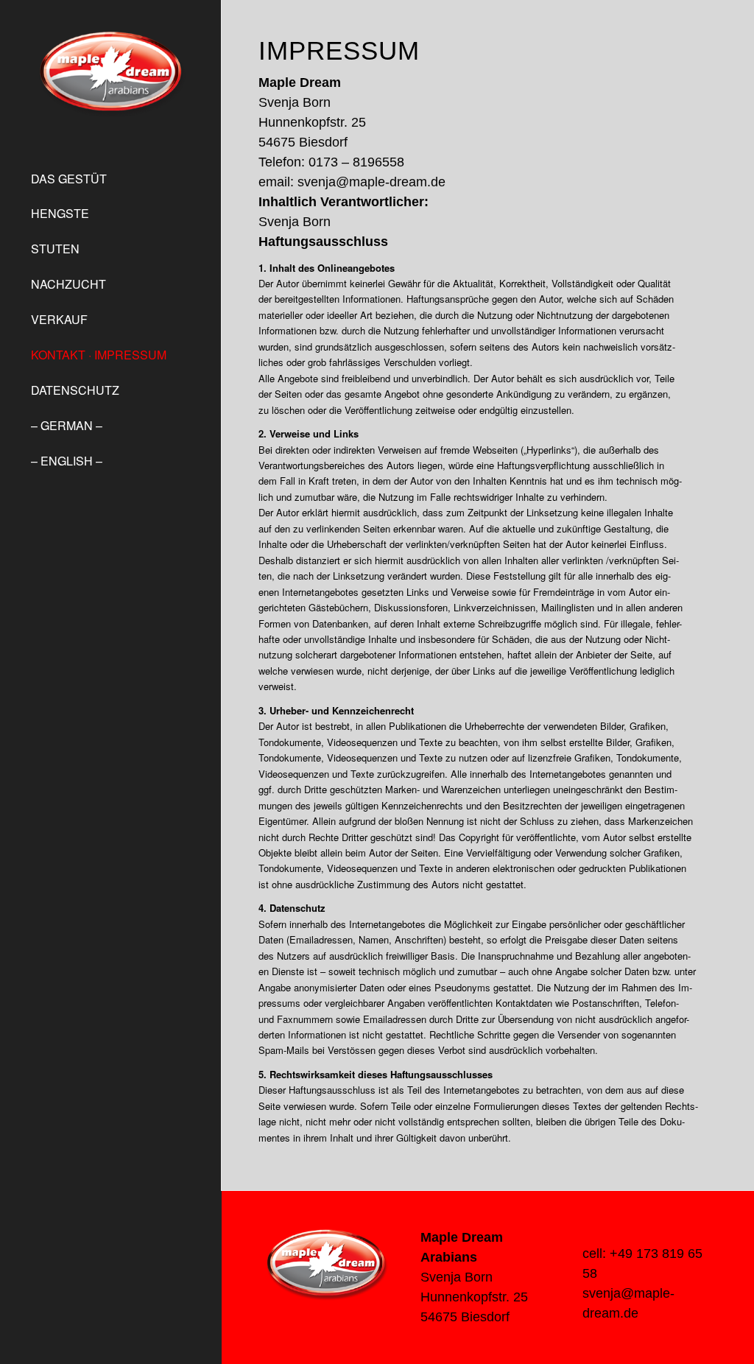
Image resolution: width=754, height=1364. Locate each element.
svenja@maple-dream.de (371, 182)
